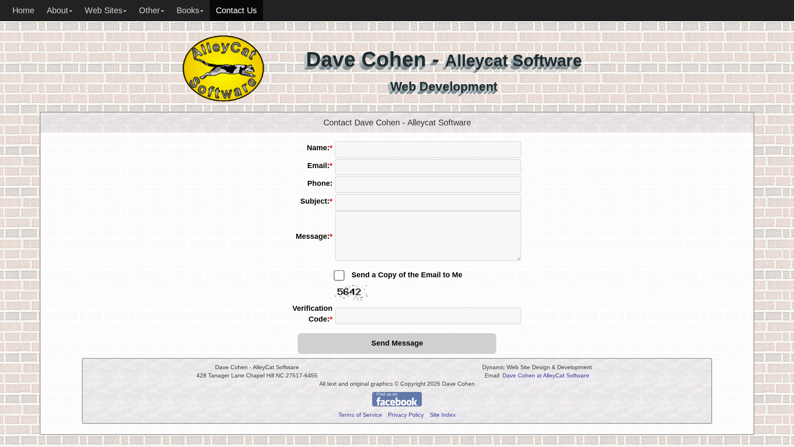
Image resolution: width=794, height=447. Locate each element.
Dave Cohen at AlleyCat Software (545, 375)
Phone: (319, 183)
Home (23, 10)
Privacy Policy (406, 414)
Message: (314, 236)
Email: (319, 165)
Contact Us (236, 10)
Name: (319, 148)
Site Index (443, 414)
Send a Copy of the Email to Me (407, 275)
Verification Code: (312, 313)
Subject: (316, 201)
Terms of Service (360, 414)
